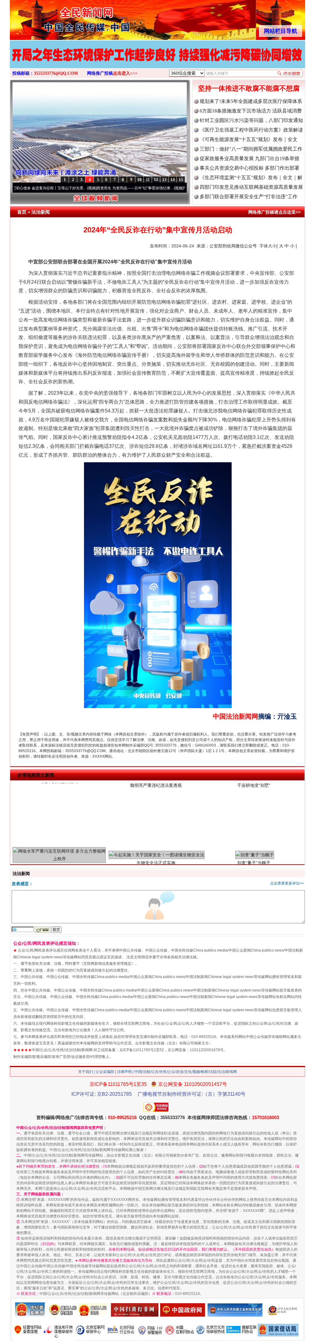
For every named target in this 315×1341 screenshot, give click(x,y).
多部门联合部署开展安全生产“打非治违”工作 (248, 196)
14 (172, 179)
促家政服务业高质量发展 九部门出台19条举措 (249, 158)
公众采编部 (105, 1072)
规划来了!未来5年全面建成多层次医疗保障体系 (251, 101)
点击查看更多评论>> (287, 883)
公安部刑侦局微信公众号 (233, 245)
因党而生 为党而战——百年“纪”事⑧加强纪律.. (97, 188)
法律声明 (124, 1072)
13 (164, 179)
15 (181, 179)
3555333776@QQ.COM (56, 73)
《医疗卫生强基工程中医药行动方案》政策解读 (251, 129)
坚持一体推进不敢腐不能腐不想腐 (249, 88)
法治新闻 (40, 212)
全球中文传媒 (60, 18)
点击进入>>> (125, 73)
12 (156, 179)
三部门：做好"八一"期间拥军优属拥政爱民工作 (251, 149)
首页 (21, 212)
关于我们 (85, 1072)
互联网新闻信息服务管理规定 (107, 963)
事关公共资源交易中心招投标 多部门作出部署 (249, 168)
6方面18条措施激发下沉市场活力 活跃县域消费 (251, 110)
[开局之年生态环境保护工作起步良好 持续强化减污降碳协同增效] (157, 61)
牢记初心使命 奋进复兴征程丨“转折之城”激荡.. (184, 188)
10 (139, 179)
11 (148, 179)
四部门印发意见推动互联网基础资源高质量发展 (251, 187)
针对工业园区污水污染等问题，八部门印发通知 (251, 120)
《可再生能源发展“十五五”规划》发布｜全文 (248, 139)
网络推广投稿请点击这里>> (274, 212)
